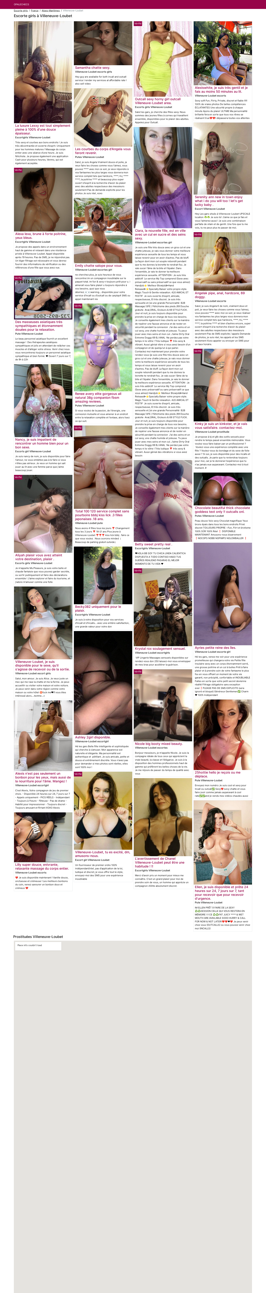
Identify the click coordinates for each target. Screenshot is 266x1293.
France (34, 10)
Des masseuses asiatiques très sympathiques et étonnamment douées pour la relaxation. (39, 325)
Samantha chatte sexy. (92, 68)
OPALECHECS (21, 4)
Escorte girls (21, 10)
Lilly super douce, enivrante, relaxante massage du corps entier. (42, 866)
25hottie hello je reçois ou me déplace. (217, 774)
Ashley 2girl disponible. (93, 737)
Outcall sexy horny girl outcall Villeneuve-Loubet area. (158, 101)
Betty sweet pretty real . (153, 544)
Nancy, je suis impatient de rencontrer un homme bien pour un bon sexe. (41, 443)
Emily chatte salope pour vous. (99, 266)
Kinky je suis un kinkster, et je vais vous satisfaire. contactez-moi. (221, 426)
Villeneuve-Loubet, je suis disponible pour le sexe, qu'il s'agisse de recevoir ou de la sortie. (42, 665)
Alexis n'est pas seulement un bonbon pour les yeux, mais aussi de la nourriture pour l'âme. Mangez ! (43, 777)
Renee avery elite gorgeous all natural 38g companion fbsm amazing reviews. (98, 397)
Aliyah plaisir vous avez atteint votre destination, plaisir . (38, 557)
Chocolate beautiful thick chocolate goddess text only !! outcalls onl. (222, 510)
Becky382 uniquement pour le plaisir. (98, 608)
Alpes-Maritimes (51, 10)
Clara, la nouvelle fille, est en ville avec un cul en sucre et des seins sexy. (160, 234)
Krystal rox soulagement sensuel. (160, 649)
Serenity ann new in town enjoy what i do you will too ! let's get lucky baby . (219, 201)
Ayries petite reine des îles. (215, 648)
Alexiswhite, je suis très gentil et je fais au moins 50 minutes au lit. (221, 89)
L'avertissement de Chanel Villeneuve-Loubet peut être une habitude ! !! (159, 862)
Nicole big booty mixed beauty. (159, 744)
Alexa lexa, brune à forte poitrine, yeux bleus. (40, 236)
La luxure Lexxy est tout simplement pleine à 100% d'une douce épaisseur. (42, 129)
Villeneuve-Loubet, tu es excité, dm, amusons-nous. (102, 854)
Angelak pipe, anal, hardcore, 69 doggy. (220, 295)
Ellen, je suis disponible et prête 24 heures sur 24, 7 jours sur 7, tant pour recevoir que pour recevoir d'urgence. (221, 892)
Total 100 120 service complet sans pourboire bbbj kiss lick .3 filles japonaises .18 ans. (102, 515)
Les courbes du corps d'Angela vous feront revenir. (103, 151)
